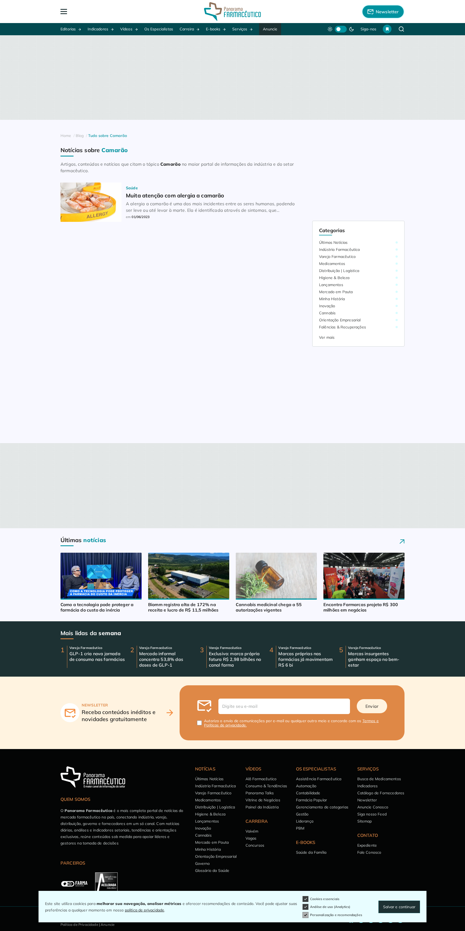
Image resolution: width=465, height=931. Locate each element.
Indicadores (98, 29)
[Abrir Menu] (94, 11)
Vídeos (126, 29)
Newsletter (367, 800)
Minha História (332, 298)
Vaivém (252, 831)
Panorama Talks (260, 793)
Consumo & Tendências (266, 785)
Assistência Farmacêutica (319, 778)
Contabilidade (308, 793)
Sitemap (364, 821)
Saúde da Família (311, 852)
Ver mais (327, 337)
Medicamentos (332, 263)
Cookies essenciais (324, 899)
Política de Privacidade (79, 924)
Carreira (187, 29)
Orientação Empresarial (340, 320)
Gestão (302, 814)
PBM (300, 828)
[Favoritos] (387, 29)
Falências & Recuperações (342, 327)
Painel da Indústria (262, 807)
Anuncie (270, 29)
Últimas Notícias (333, 242)
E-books (213, 29)
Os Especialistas (158, 29)
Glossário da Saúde (212, 870)
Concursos (255, 845)
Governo (202, 863)
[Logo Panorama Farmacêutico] (232, 11)
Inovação (327, 305)
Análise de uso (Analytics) (330, 907)
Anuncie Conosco (372, 807)
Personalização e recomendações (336, 915)
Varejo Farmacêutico (337, 256)
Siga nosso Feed (372, 814)
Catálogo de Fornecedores (381, 793)
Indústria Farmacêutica (339, 249)
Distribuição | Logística (339, 270)
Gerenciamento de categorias (322, 807)
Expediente (367, 845)
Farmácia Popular (311, 800)
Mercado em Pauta (336, 291)
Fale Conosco (369, 852)
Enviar (371, 706)
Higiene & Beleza (334, 277)
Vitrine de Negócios (263, 800)
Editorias (68, 29)
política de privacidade (144, 910)
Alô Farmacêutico (261, 778)
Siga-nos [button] (368, 29)
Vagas (251, 838)
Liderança (304, 821)
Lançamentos (331, 284)
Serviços (239, 29)
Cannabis (327, 313)
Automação (306, 785)
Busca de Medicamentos (379, 778)
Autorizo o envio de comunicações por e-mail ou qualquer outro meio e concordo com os (291, 723)
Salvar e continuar (399, 906)
